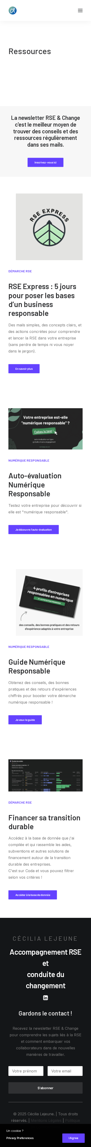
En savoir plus (24, 368)
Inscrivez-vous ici (45, 162)
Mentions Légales (46, 1120)
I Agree (73, 1138)
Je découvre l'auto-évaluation (33, 529)
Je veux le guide (25, 719)
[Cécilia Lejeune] (12, 10)
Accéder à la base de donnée (32, 895)
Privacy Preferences (19, 1138)
